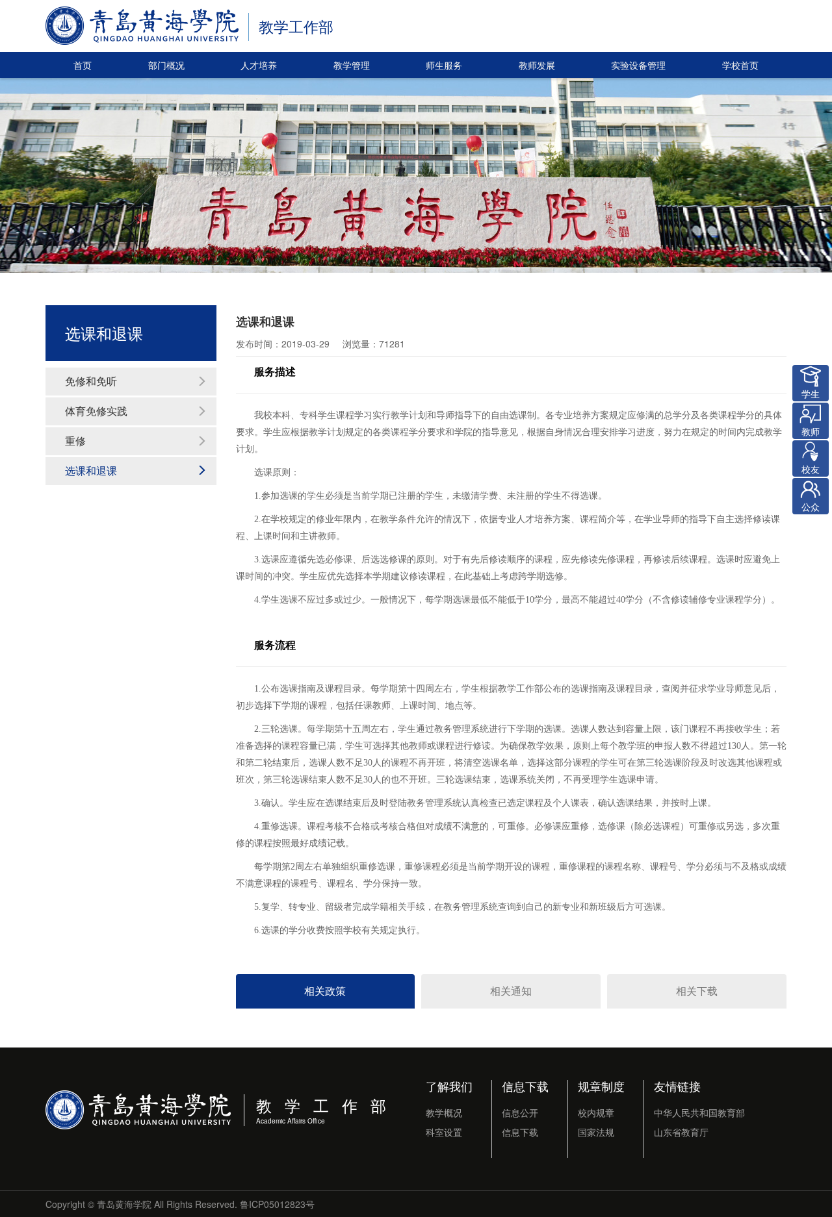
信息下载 (525, 1085)
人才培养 (258, 64)
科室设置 (444, 1131)
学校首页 (740, 64)
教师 (810, 431)
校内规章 (596, 1112)
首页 (82, 64)
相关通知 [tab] (511, 990)
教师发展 (537, 64)
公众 (810, 506)
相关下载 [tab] (697, 990)
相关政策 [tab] (325, 990)
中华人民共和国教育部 (699, 1112)
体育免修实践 (96, 410)
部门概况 (166, 64)
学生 (810, 393)
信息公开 (520, 1112)
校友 (810, 468)
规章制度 (601, 1085)
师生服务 (444, 64)
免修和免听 (91, 380)
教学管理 (351, 64)
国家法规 (596, 1131)
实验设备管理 (638, 64)
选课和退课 (91, 470)
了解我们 (449, 1085)
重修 (75, 440)
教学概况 (444, 1112)
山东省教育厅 (681, 1131)
